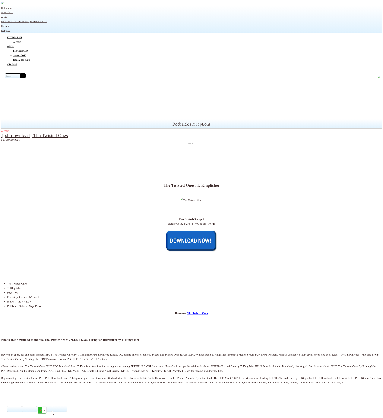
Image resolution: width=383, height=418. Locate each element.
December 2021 (38, 21)
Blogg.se (5, 30)
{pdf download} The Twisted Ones (34, 135)
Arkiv (4, 16)
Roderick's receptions (191, 124)
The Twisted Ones (197, 313)
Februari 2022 (8, 21)
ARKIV (10, 46)
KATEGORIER (14, 37)
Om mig (5, 25)
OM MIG (12, 64)
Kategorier (6, 7)
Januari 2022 (22, 21)
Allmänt (7, 12)
